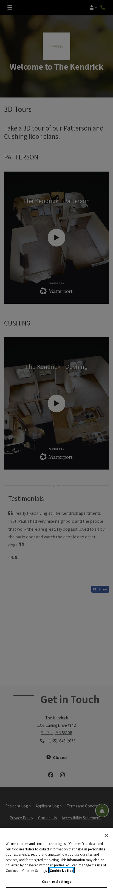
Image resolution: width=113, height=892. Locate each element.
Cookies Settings (56, 881)
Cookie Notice (61, 870)
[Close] (106, 835)
